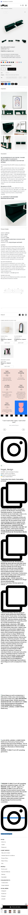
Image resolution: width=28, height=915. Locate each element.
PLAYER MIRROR (18, 336)
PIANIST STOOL (4, 336)
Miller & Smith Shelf (9, 74)
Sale (14, 74)
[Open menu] (26, 5)
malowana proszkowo (12, 77)
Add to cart (11, 69)
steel (25, 77)
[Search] (21, 5)
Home (2, 8)
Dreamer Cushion (5, 359)
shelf (20, 77)
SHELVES (17, 74)
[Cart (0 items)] (23, 5)
